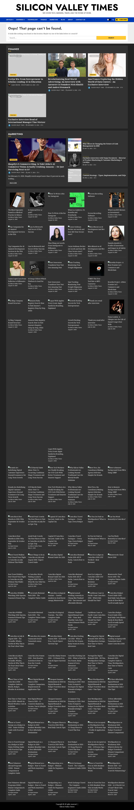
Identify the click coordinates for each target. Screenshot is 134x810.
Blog (63, 20)
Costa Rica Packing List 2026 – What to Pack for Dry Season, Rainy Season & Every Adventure (77, 661)
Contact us (80, 20)
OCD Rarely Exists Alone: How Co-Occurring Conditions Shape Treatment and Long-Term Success (36, 492)
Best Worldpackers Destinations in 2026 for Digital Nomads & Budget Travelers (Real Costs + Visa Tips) (97, 704)
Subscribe (123, 20)
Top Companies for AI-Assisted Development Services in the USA (16, 248)
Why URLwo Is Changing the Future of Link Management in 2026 (100, 145)
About (70, 20)
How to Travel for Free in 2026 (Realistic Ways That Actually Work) (96, 785)
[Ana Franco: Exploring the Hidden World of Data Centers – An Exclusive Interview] (107, 65)
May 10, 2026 (88, 165)
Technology (33, 20)
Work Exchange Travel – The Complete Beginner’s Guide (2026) (77, 785)
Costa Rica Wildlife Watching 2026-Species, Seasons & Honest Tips (17, 615)
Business (19, 20)
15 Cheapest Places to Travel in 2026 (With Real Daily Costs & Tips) (56, 744)
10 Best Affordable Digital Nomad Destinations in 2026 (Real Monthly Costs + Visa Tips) (116, 704)
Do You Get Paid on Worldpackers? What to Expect (97, 538)
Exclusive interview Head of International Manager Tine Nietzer (26, 121)
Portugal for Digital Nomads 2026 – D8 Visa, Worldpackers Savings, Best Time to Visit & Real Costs (96, 661)
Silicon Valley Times (67, 7)
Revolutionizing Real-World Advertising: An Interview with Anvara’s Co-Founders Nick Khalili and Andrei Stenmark (65, 83)
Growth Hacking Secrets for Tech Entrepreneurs (74, 322)
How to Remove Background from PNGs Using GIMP (117, 489)
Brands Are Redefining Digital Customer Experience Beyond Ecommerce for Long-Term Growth (16, 492)
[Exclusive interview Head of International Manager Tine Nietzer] (27, 105)
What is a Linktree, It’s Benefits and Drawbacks (76, 212)
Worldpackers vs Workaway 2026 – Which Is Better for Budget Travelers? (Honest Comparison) (116, 747)
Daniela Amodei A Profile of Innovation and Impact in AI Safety (116, 245)
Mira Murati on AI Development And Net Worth (96, 248)
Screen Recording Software (94, 214)
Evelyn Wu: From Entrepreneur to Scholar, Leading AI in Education (25, 80)
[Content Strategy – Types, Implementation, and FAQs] (74, 175)
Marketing (54, 20)
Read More (13, 183)
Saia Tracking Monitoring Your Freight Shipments (75, 284)
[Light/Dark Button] (109, 20)
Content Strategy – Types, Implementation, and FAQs (104, 175)
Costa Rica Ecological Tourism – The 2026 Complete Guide (56, 615)
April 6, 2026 (88, 178)
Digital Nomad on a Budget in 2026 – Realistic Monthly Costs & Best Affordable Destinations (36, 747)
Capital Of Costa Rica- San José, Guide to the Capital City (56, 538)
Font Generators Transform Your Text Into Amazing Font (56, 284)
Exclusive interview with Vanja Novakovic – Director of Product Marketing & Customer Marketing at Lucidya (104, 160)
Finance (44, 20)
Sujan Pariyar (15, 85)
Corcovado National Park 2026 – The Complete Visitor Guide (36, 615)
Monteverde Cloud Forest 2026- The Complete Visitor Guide (116, 576)
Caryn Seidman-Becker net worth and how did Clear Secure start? (76, 248)
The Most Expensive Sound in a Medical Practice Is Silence (15, 212)
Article (9, 20)
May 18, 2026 (88, 148)
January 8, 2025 (72, 90)
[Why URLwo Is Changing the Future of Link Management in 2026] (74, 145)
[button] (113, 20)
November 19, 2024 (33, 125)
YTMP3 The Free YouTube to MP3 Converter (94, 281)
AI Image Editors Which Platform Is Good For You (37, 281)
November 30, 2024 (113, 87)
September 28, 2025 (29, 85)
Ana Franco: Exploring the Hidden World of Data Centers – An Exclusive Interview (105, 82)
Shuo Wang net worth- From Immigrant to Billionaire (56, 245)
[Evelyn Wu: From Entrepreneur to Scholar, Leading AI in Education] (27, 65)
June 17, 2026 (31, 172)
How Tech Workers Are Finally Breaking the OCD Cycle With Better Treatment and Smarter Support (57, 492)
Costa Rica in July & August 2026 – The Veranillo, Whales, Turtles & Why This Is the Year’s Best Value (16, 661)
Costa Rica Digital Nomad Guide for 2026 (56, 575)
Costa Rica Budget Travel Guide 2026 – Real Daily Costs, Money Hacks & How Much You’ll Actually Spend (116, 617)
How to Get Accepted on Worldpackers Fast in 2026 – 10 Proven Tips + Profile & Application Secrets (97, 747)
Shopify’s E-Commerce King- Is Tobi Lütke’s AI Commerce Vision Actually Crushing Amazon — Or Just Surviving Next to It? (36, 167)
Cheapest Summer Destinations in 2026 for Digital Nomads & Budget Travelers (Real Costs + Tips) (57, 704)
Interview (13, 75)
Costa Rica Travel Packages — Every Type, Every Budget (75, 538)
